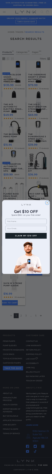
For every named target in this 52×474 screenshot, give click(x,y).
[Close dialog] (47, 203)
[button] (26, 257)
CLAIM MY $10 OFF (26, 236)
